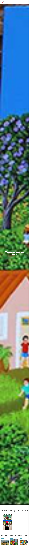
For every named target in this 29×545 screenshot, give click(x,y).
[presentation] (2, 255)
